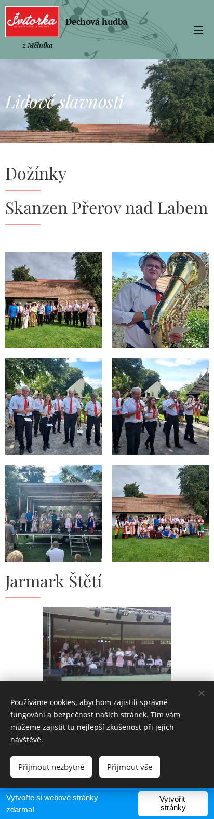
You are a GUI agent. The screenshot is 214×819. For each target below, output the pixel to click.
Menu (198, 29)
